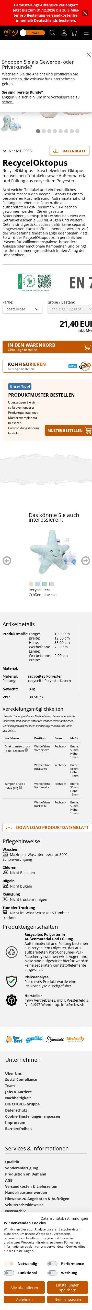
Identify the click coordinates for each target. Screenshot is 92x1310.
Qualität (12, 1161)
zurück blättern (7, 560)
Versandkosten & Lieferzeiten (31, 1186)
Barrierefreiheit (18, 1128)
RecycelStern (40, 589)
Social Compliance (21, 1079)
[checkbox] (9, 1263)
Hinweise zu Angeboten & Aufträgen (37, 1198)
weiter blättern (85, 560)
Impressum (15, 1122)
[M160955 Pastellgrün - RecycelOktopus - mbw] (11, 123)
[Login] (64, 32)
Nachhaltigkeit (18, 1097)
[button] (52, 33)
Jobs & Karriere (18, 1091)
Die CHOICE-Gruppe (22, 1104)
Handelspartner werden (26, 1192)
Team (10, 1085)
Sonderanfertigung (21, 1168)
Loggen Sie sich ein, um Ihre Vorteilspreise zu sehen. (41, 99)
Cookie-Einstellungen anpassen (32, 1116)
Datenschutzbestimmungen (64, 1218)
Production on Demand (25, 1174)
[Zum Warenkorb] (74, 33)
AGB (9, 1180)
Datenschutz (16, 1110)
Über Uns (13, 1073)
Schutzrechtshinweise (24, 1204)
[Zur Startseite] (11, 32)
